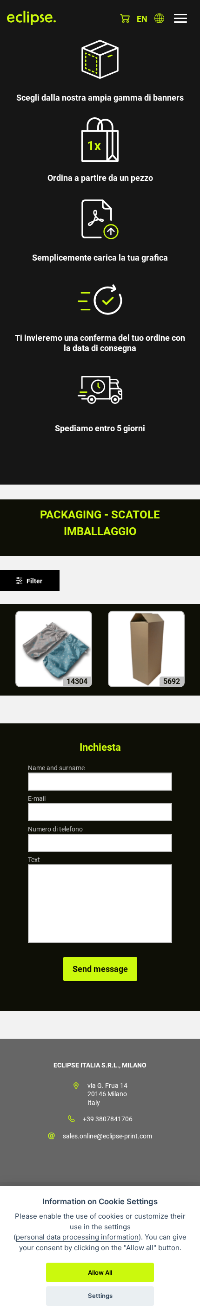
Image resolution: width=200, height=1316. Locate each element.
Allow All (100, 1272)
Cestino (125, 18)
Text (34, 859)
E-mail (37, 798)
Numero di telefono (55, 829)
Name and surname (56, 768)
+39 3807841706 (108, 1119)
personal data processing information (77, 1237)
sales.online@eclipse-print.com (107, 1136)
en (142, 19)
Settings (100, 1295)
